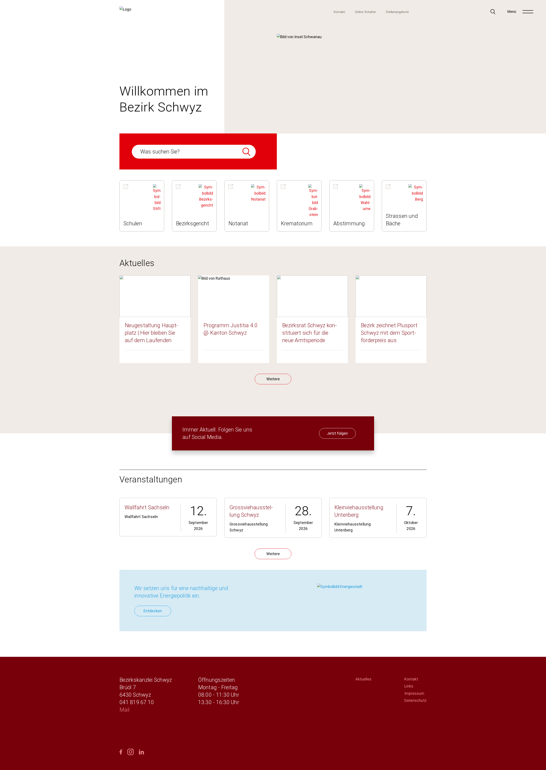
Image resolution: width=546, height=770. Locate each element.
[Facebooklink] (120, 752)
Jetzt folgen (337, 433)
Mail (124, 710)
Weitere (273, 379)
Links (408, 686)
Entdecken (153, 611)
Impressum (414, 693)
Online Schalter (365, 12)
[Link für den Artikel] (142, 205)
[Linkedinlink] (141, 752)
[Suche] (492, 11)
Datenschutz (415, 700)
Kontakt (339, 12)
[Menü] (528, 11)
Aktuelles (363, 679)
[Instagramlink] (130, 752)
